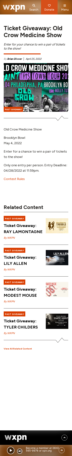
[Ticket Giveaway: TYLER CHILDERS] (57, 321)
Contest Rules (14, 179)
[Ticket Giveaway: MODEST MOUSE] (57, 289)
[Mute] (19, 451)
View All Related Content (18, 348)
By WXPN (9, 237)
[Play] (10, 450)
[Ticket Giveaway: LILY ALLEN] (57, 257)
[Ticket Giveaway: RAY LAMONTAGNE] (57, 225)
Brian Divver (14, 59)
